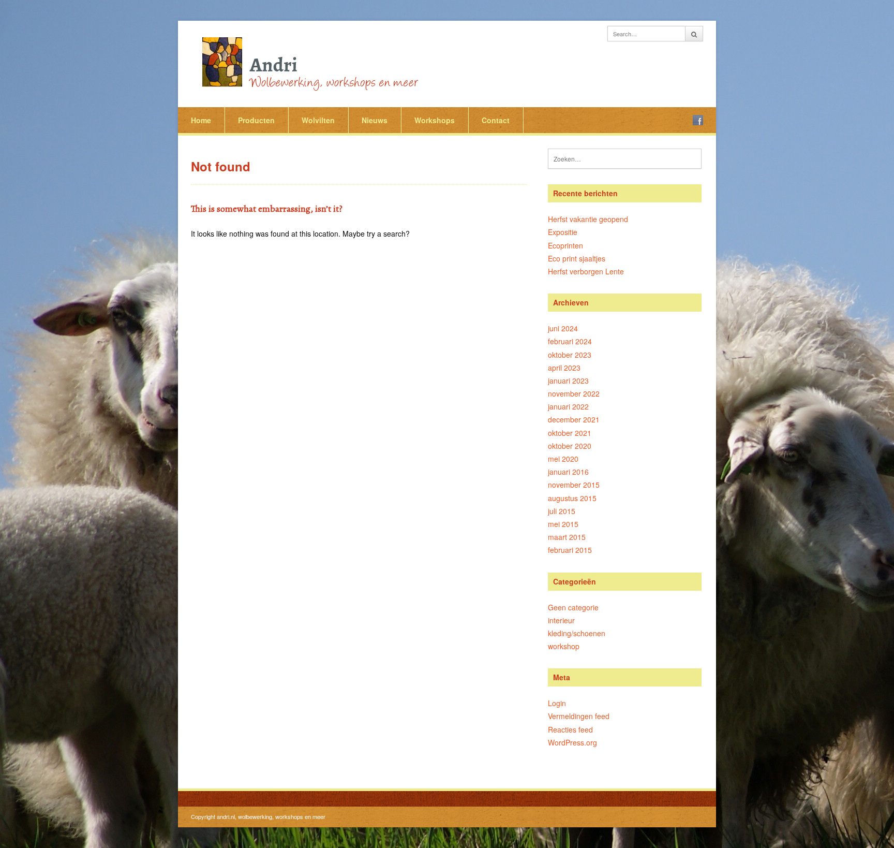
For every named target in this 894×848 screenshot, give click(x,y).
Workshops (434, 120)
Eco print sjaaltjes (576, 258)
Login (557, 703)
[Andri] (307, 62)
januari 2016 (568, 471)
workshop (563, 646)
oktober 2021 (569, 433)
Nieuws (375, 120)
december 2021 (574, 419)
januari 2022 (568, 406)
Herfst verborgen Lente (586, 271)
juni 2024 (563, 328)
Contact (496, 120)
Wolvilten (318, 120)
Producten (256, 120)
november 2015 (574, 484)
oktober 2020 (569, 446)
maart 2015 (567, 537)
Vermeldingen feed (578, 716)
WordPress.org (572, 742)
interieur (561, 620)
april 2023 (564, 367)
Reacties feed (570, 729)
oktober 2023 (569, 354)
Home (201, 120)
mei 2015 (563, 524)
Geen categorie (573, 607)
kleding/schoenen (576, 633)
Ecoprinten (565, 245)
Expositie (562, 232)
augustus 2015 (572, 498)
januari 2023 (568, 380)
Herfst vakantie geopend (588, 219)
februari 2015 (570, 550)
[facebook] (698, 120)
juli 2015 (561, 511)
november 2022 (574, 393)
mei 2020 (563, 459)
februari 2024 (570, 341)
